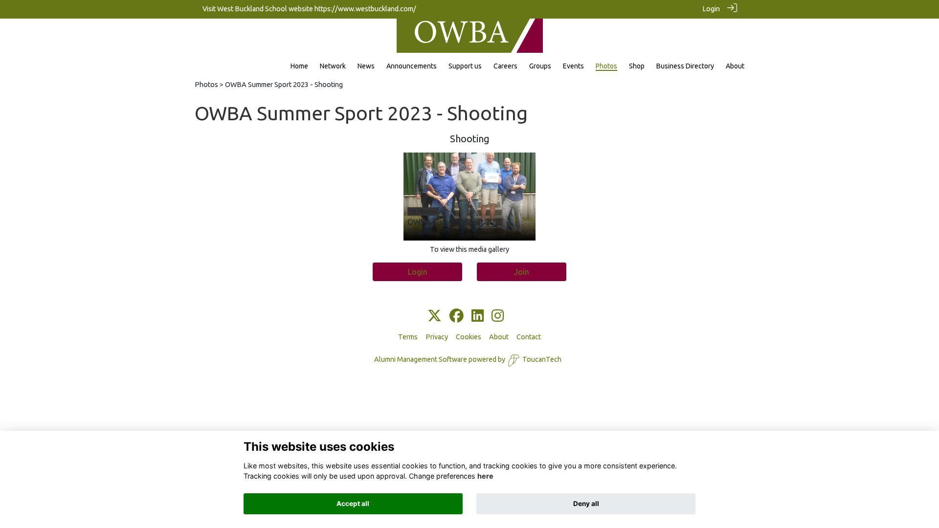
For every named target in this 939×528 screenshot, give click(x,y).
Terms (408, 337)
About (499, 337)
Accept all (352, 503)
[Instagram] (498, 316)
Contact (528, 337)
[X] (434, 316)
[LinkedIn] (477, 316)
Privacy (436, 337)
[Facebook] (456, 316)
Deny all (586, 503)
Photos (206, 84)
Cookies (468, 337)
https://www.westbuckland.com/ (365, 9)
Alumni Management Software (420, 359)
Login (711, 9)
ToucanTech (541, 359)
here (485, 476)
